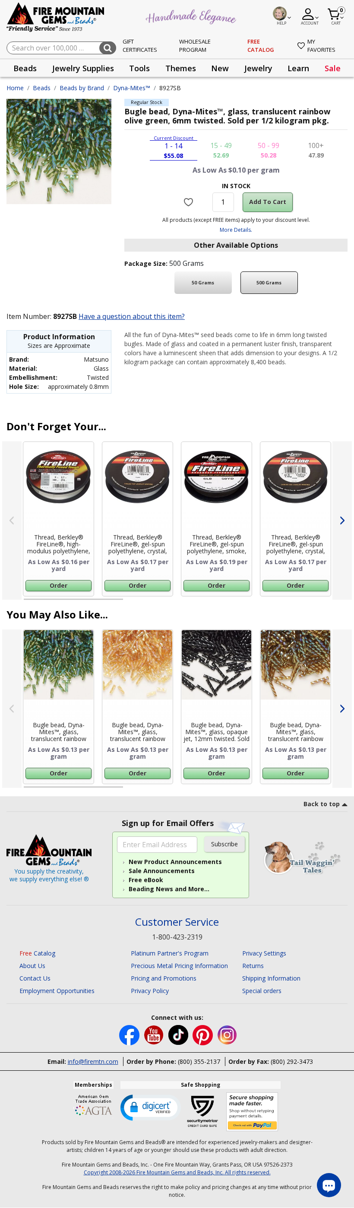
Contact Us (35, 978)
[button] (150, 1107)
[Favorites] (189, 202)
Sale (333, 68)
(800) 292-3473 (292, 1061)
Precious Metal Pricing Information (179, 966)
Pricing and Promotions (163, 978)
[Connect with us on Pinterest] (204, 1034)
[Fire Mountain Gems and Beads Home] (55, 16)
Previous (12, 521)
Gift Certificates (140, 46)
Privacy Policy (150, 991)
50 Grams (203, 282)
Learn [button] (298, 68)
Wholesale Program (195, 46)
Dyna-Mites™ (131, 88)
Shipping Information (271, 978)
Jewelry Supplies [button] (83, 68)
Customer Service (177, 922)
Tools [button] (139, 68)
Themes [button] (180, 68)
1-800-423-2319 (177, 937)
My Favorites (321, 46)
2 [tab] (131, 603)
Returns (253, 966)
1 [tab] (28, 603)
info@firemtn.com (93, 1061)
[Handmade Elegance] (192, 15)
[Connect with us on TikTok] (179, 1034)
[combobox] (61, 47)
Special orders (261, 991)
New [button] (220, 68)
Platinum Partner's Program (170, 953)
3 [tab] (235, 603)
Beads (42, 88)
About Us (32, 966)
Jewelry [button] (258, 68)
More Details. (236, 229)
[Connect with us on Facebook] (130, 1034)
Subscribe (224, 844)
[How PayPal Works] (252, 1112)
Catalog (37, 953)
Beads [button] (25, 68)
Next (342, 521)
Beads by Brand (82, 88)
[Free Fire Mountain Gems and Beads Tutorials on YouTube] (155, 1034)
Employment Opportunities (57, 991)
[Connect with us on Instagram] (227, 1034)
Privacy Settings (264, 953)
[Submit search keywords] (107, 47)
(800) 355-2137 (199, 1061)
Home (15, 88)
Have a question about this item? (132, 316)
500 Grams (268, 282)
